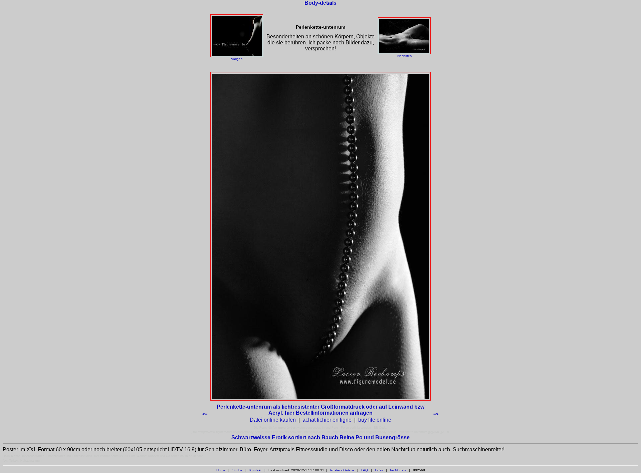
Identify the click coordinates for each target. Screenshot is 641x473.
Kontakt (255, 470)
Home (220, 470)
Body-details (320, 3)
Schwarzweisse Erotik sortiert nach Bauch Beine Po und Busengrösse (320, 437)
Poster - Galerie (342, 470)
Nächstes (404, 56)
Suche (237, 470)
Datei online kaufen (273, 420)
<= (205, 414)
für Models (398, 470)
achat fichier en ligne (327, 420)
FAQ (364, 470)
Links (379, 470)
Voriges (236, 59)
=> (436, 414)
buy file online (374, 420)
